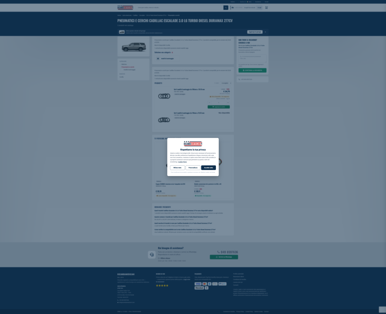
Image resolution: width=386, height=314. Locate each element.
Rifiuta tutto (177, 168)
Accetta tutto (208, 168)
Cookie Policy (182, 162)
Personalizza (193, 168)
